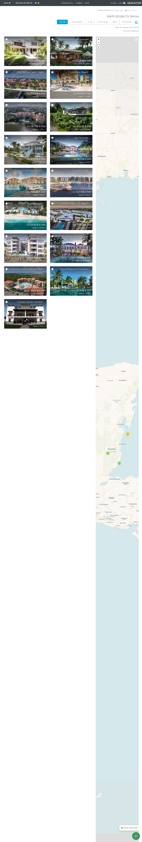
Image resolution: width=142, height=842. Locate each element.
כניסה (6, 3)
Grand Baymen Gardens (74, 269)
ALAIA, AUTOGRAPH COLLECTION (31, 205)
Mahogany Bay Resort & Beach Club (70, 205)
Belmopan (79, 42)
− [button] (98, 42)
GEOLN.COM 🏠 (131, 10)
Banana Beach (79, 72)
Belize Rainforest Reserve (73, 39)
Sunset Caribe (80, 170)
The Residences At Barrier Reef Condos (24, 271)
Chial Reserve (80, 105)
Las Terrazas (81, 137)
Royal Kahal (36, 236)
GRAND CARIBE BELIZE (29, 170)
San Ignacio (79, 108)
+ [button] (98, 39)
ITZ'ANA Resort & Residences (71, 236)
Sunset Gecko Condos (30, 302)
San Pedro (33, 42)
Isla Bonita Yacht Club (30, 72)
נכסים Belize (119, 10)
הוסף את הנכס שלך (23, 3)
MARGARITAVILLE (32, 137)
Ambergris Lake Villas (30, 105)
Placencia (79, 239)
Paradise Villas (34, 39)
